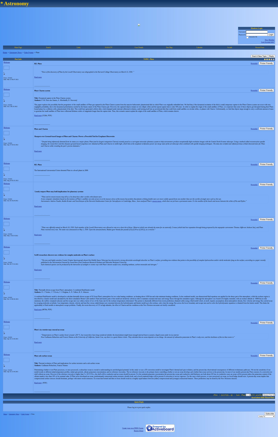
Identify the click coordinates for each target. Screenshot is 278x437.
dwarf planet (256, 397)
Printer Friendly (266, 63)
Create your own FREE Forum (132, 428)
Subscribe (270, 414)
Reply (271, 56)
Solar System (28, 53)
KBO (263, 397)
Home (5, 53)
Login (271, 35)
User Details (139, 47)
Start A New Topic (259, 56)
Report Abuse (138, 431)
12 (232, 395)
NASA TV (109, 47)
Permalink (254, 63)
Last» (238, 395)
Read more (38, 77)
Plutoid (267, 397)
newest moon (156, 201)
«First (215, 395)
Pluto (272, 397)
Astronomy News (15, 53)
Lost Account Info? (267, 42)
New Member (269, 40)
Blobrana (7, 62)
